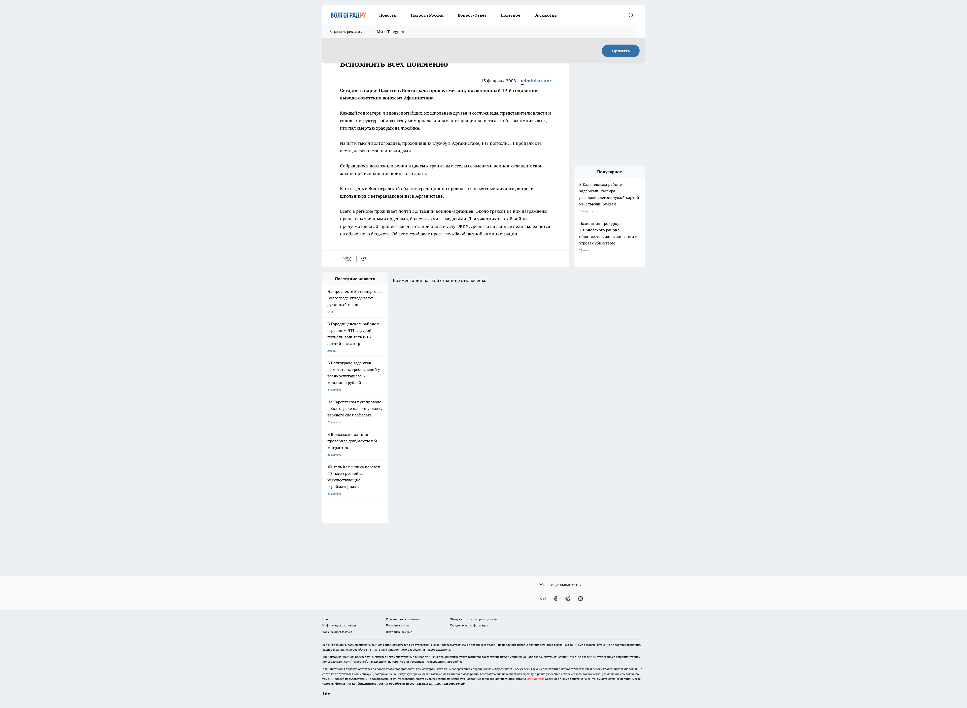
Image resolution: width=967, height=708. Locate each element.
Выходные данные (399, 632)
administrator (536, 81)
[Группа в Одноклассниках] (555, 598)
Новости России (427, 15)
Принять (621, 50)
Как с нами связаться (337, 632)
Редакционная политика (403, 619)
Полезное (510, 15)
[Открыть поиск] (631, 15)
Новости (388, 15)
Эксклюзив (545, 15)
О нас (326, 619)
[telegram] (365, 258)
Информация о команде (339, 625)
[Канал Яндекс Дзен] (580, 598)
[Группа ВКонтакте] (542, 598)
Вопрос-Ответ (472, 15)
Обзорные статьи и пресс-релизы (473, 619)
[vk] (347, 258)
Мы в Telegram (390, 31)
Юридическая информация (469, 625)
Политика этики (397, 625)
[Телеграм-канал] (568, 598)
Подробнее (454, 661)
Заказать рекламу (346, 31)
